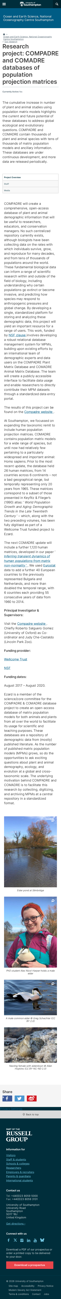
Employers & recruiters (20, 1172)
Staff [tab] (6, 184)
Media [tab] (7, 190)
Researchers (13, 1167)
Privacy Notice (45, 1285)
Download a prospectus (29, 1265)
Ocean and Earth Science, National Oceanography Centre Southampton (28, 18)
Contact (36, 1294)
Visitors (10, 1155)
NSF (7, 668)
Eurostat (49, 565)
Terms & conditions (19, 1294)
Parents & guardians (18, 1176)
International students (19, 1180)
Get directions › (15, 1223)
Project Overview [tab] (12, 177)
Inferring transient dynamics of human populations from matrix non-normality (27, 560)
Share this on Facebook (3, 1097)
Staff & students (16, 1159)
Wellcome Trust (15, 659)
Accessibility (27, 1285)
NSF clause (18, 335)
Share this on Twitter (19, 1098)
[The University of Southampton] (30, 4)
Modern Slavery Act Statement (25, 1290)
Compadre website (39, 412)
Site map (13, 1285)
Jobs (46, 1294)
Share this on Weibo (32, 1098)
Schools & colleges (17, 1163)
